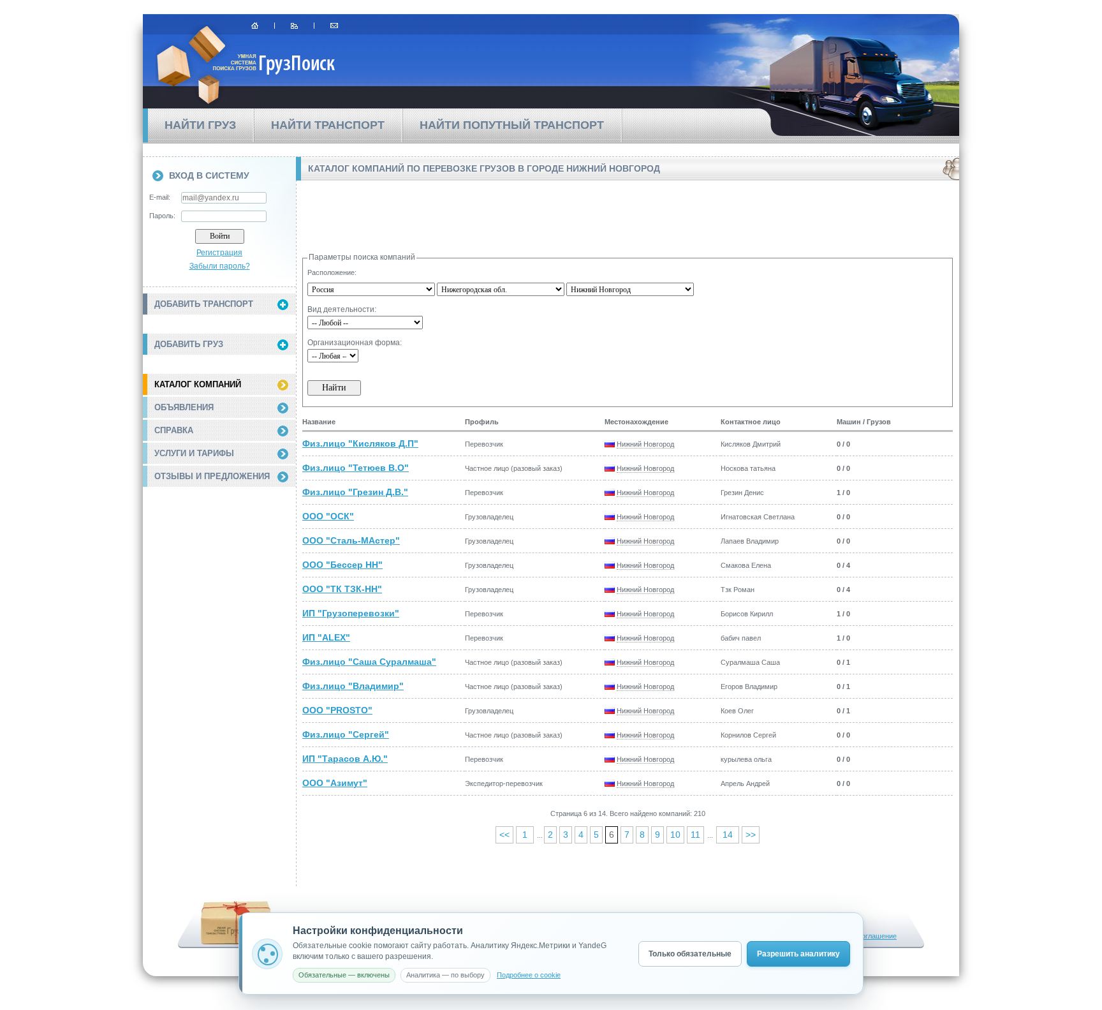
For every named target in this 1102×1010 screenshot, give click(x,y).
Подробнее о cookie (529, 975)
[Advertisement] (219, 563)
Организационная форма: (354, 342)
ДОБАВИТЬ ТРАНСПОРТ (203, 304)
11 (695, 834)
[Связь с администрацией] (334, 25)
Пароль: (162, 215)
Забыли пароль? (219, 266)
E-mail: (159, 197)
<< (504, 834)
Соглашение (876, 936)
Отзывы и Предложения (212, 476)
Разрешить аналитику (798, 953)
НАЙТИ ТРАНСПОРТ (328, 125)
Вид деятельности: (341, 309)
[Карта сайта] (294, 25)
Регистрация (219, 252)
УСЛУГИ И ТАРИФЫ (194, 453)
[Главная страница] (254, 25)
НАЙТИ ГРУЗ (200, 125)
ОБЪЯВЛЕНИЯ (184, 407)
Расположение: (331, 272)
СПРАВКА (173, 430)
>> (751, 834)
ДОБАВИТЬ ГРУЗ (188, 344)
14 (727, 834)
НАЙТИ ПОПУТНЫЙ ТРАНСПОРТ (512, 125)
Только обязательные (690, 953)
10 (675, 834)
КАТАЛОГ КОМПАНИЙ (197, 384)
